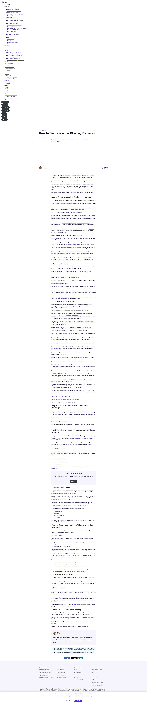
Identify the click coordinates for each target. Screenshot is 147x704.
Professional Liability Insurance (14, 11)
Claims (6, 90)
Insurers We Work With (10, 78)
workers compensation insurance (68, 493)
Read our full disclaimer (89, 652)
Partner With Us (5, 65)
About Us (4, 72)
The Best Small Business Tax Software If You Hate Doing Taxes (65, 399)
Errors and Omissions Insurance (14, 15)
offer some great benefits (72, 315)
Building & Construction (12, 23)
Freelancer (9, 43)
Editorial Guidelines (9, 81)
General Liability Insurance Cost (14, 52)
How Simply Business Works (11, 77)
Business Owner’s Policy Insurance (14, 18)
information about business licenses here (69, 361)
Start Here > (73, 481)
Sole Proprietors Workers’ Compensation (16, 14)
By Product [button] (7, 6)
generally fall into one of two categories (73, 203)
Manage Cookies (69, 700)
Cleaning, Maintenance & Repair (14, 25)
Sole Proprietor (10, 39)
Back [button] (4, 116)
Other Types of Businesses (13, 34)
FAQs (6, 93)
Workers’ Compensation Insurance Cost (16, 57)
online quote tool (55, 468)
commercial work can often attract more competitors (75, 253)
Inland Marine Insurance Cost (13, 58)
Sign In (4, 113)
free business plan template (63, 298)
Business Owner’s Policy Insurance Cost (15, 60)
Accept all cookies (77, 700)
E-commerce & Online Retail (13, 29)
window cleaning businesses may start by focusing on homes (75, 223)
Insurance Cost (5, 48)
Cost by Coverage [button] (9, 50)
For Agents (7, 70)
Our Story (7, 74)
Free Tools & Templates (10, 96)
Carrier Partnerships (9, 67)
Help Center (7, 87)
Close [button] (4, 119)
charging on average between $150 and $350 (71, 247)
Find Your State (10, 46)
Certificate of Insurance (10, 88)
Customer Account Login (10, 91)
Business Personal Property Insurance (15, 20)
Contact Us (7, 83)
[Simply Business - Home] (4, 2)
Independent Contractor (12, 42)
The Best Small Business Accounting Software (61, 396)
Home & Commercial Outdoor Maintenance (16, 28)
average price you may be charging (69, 442)
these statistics (66, 539)
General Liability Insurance (13, 9)
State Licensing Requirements (11, 98)
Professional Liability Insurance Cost (15, 53)
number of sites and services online (80, 604)
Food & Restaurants (11, 32)
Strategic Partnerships (10, 68)
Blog (6, 99)
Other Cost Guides (9, 63)
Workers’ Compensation (12, 12)
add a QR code (63, 343)
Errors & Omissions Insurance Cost (14, 55)
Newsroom (7, 80)
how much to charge (61, 617)
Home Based (10, 40)
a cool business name (70, 618)
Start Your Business (42, 130)
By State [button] (7, 45)
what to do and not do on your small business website (73, 571)
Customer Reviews (9, 75)
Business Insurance (6, 4)
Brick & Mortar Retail (11, 31)
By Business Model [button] (9, 36)
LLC (8, 37)
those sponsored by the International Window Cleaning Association (72, 260)
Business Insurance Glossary (11, 95)
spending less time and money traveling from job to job (82, 244)
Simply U (87, 614)
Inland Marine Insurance (12, 17)
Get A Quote (5, 107)
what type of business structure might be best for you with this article (78, 370)
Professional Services (11, 26)
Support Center (5, 85)
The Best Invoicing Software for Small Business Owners (63, 402)
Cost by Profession (9, 61)
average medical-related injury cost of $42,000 (76, 505)
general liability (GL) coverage (61, 445)
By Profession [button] (8, 22)
